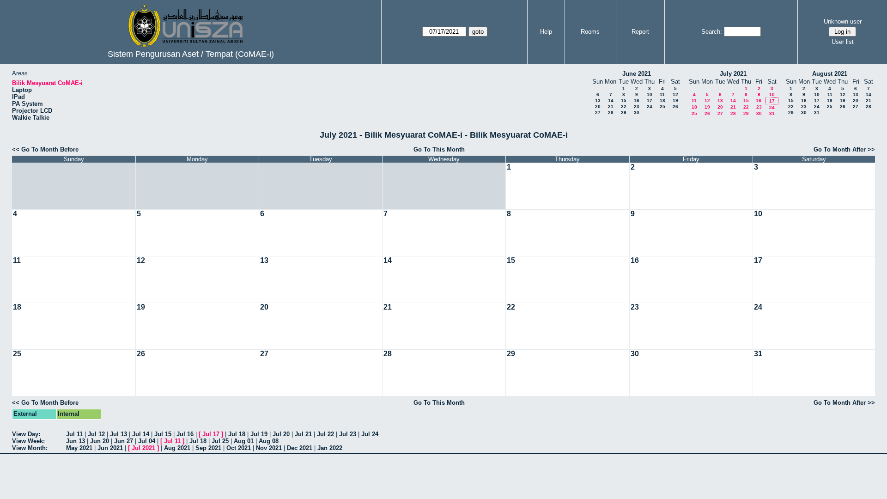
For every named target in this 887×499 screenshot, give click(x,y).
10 (649, 94)
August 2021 (829, 73)
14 (611, 100)
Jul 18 (236, 434)
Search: (711, 31)
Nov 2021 (269, 447)
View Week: (28, 441)
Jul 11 (74, 434)
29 (623, 112)
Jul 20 (281, 434)
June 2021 (636, 73)
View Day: (26, 434)
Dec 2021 (299, 447)
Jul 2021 (143, 447)
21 (611, 106)
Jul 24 (369, 434)
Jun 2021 (110, 447)
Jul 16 (185, 434)
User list (843, 41)
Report (640, 31)
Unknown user (843, 21)
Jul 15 (162, 434)
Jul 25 (220, 441)
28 (611, 112)
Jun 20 (99, 441)
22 (623, 106)
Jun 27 (123, 441)
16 (636, 100)
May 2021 (79, 447)
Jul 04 (146, 441)
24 (649, 106)
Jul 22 (325, 434)
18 (662, 100)
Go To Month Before (50, 149)
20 (598, 106)
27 (598, 112)
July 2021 (733, 73)
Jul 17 (210, 434)
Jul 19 (258, 434)
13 (598, 100)
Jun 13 (75, 441)
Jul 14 (140, 434)
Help (546, 31)
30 (636, 112)
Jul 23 (347, 434)
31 (772, 113)
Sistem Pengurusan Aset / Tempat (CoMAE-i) (191, 54)
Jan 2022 (329, 447)
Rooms (590, 31)
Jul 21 (303, 434)
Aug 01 (244, 441)
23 (636, 106)
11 (662, 94)
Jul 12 (96, 434)
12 (675, 94)
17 (649, 100)
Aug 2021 (177, 447)
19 (675, 100)
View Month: (30, 447)
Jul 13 (118, 434)
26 (675, 106)
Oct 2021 (238, 447)
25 (662, 106)
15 (623, 100)
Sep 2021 (208, 447)
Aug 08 (269, 441)
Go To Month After (840, 149)
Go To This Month (439, 149)
